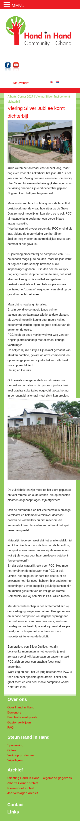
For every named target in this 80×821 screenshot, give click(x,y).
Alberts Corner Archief (22, 783)
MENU (18, 5)
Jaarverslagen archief (22, 793)
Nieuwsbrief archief (20, 788)
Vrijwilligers (15, 760)
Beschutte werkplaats (22, 717)
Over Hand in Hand (20, 707)
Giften (11, 750)
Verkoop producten (20, 755)
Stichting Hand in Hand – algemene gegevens (39, 778)
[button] (8, 4)
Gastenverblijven (19, 722)
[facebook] (8, 72)
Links (13, 811)
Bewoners (14, 712)
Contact (15, 804)
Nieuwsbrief (21, 82)
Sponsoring (15, 745)
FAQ (10, 727)
